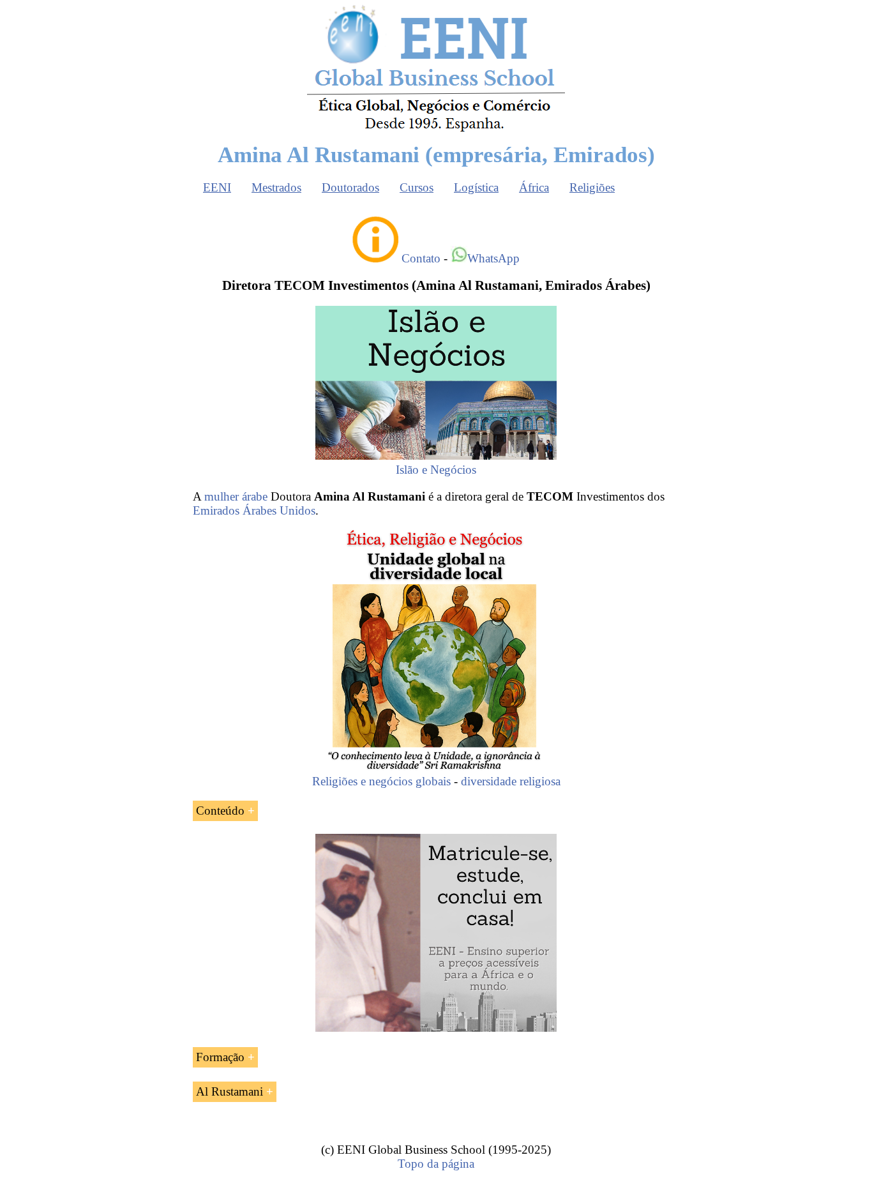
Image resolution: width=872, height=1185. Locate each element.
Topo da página (436, 1163)
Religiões (592, 187)
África (534, 187)
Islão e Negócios (436, 469)
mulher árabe (235, 496)
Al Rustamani (229, 1091)
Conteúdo (220, 810)
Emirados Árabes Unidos (254, 510)
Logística (476, 187)
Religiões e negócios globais (381, 781)
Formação (220, 1057)
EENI (217, 187)
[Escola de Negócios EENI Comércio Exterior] (436, 129)
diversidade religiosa (510, 781)
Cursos (416, 187)
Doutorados (350, 187)
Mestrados (276, 187)
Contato (421, 258)
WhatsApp (493, 258)
